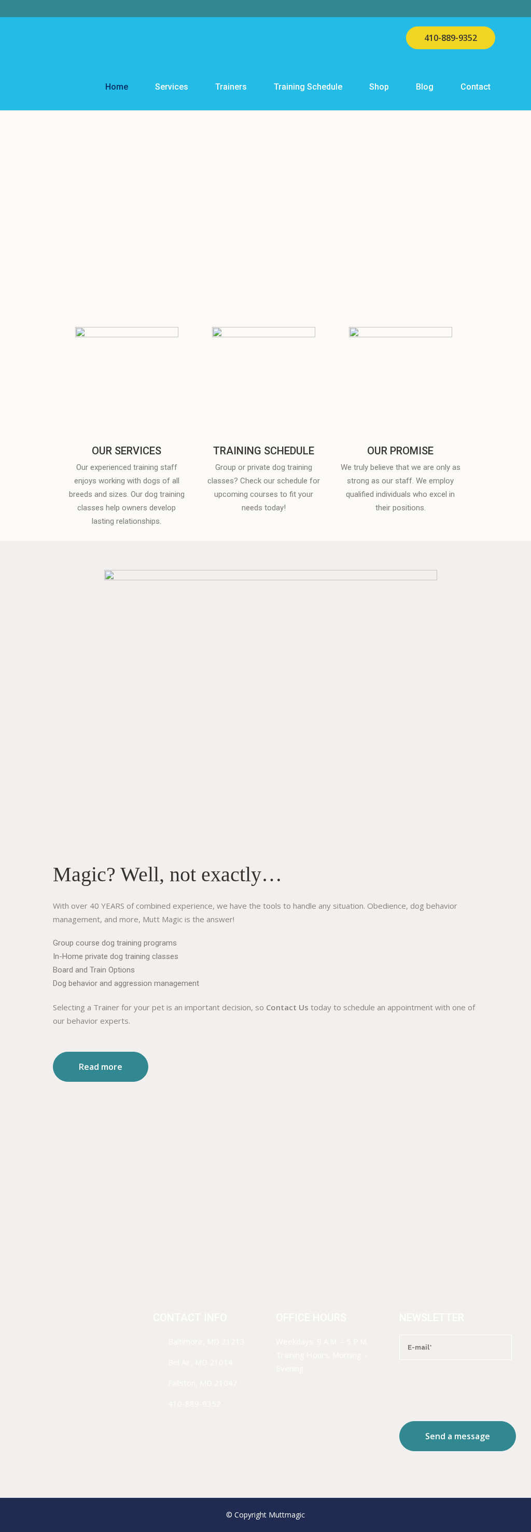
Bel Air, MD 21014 (200, 1362)
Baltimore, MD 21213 (206, 1341)
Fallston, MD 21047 (202, 1383)
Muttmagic (287, 1515)
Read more (100, 1066)
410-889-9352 (450, 38)
